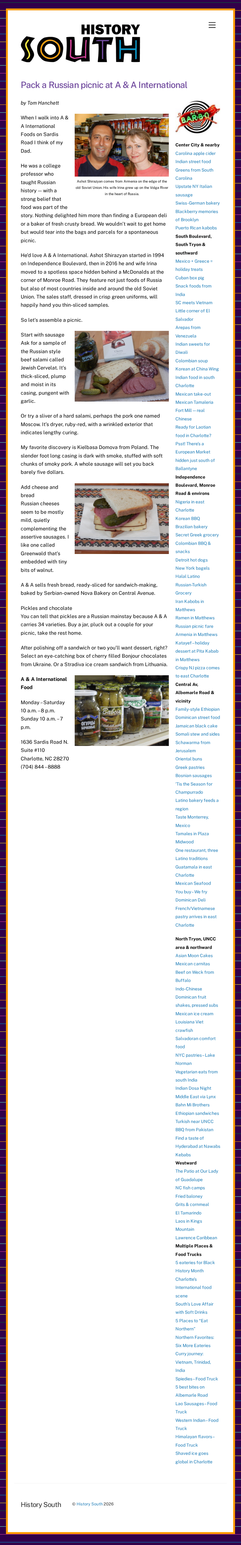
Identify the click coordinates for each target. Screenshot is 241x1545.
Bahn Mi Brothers (192, 1104)
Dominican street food (197, 717)
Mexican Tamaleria (194, 402)
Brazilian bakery (191, 526)
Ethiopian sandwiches (197, 1113)
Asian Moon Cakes (194, 955)
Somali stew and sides (197, 734)
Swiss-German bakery (197, 202)
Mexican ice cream (194, 1013)
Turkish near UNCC (194, 1121)
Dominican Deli (190, 899)
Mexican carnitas (192, 963)
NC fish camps (190, 1187)
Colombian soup (191, 360)
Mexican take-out (193, 394)
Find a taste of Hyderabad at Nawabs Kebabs (197, 1146)
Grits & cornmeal (192, 1204)
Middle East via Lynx (195, 1096)
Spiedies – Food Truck (196, 1378)
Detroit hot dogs (191, 559)
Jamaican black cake (196, 725)
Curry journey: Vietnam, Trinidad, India (193, 1362)
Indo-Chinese (188, 988)
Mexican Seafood (193, 883)
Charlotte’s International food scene (193, 1287)
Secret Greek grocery (197, 534)
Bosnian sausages (193, 775)
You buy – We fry (191, 891)
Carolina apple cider (195, 153)
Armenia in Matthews (196, 634)
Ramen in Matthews (195, 617)
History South (90, 1504)
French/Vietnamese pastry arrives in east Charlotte (196, 917)
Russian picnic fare (194, 626)
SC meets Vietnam (193, 302)
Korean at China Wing (197, 368)
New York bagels (192, 568)
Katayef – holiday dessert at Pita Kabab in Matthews (196, 651)
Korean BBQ (187, 518)
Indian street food (193, 161)
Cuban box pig (189, 277)
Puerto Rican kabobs (196, 227)
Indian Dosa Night (193, 1088)
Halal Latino (187, 576)
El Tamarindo (188, 1212)
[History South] (81, 59)
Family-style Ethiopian (197, 709)
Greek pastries (190, 767)
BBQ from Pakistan (194, 1129)
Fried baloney (188, 1196)
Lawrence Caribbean (196, 1237)
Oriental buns (188, 758)
